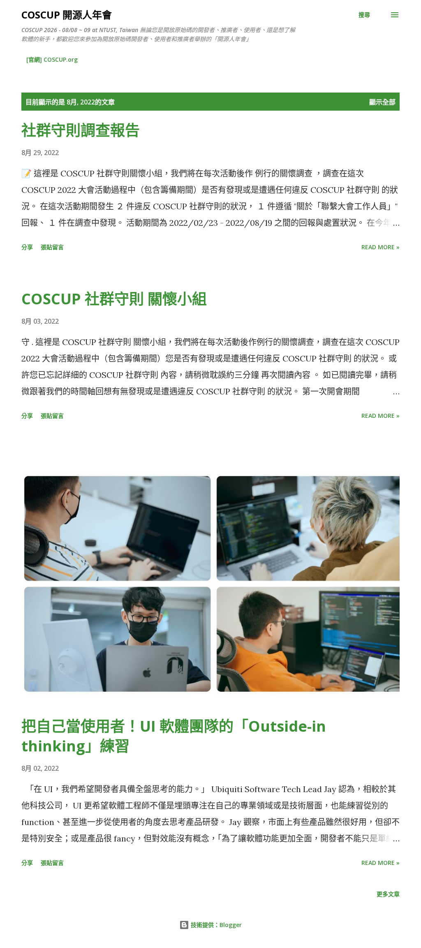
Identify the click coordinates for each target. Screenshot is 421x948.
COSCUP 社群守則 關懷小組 (114, 299)
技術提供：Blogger (215, 925)
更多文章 (388, 894)
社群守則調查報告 (80, 130)
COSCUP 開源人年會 (66, 14)
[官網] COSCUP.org (52, 59)
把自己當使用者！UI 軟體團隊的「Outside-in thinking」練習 (173, 736)
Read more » (380, 247)
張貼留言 (52, 247)
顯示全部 (382, 102)
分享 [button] (27, 247)
